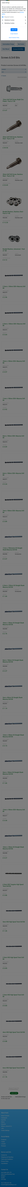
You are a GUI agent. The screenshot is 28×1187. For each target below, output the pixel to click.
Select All (14, 29)
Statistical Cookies (9, 20)
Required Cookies (9, 17)
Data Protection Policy (14, 37)
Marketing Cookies (9, 23)
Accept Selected (14, 33)
